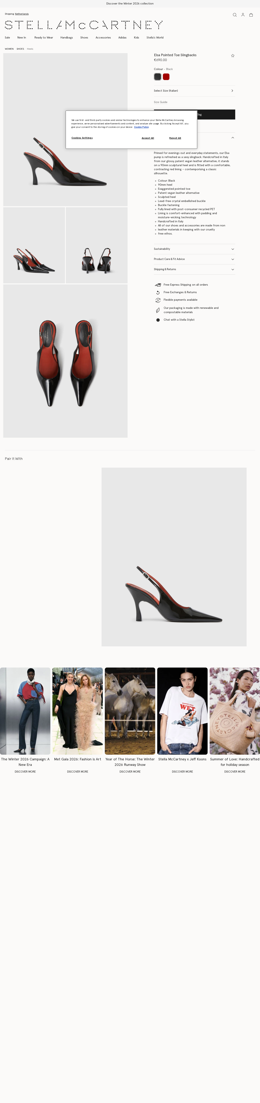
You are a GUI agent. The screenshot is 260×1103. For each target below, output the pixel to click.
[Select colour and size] (232, 55)
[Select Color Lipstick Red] (166, 76)
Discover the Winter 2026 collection (130, 3)
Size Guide (160, 102)
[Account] (243, 14)
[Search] (235, 14)
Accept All (148, 138)
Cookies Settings (82, 138)
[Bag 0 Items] (251, 14)
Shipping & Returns (165, 269)
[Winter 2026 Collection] (25, 711)
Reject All (175, 138)
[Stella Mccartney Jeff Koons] (182, 711)
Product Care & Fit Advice (169, 259)
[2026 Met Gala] (77, 711)
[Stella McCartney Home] (83, 25)
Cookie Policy (141, 127)
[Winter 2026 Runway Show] (130, 711)
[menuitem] (21, 38)
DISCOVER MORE (25, 771)
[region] (131, 129)
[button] (34, 245)
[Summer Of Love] (235, 711)
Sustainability (162, 249)
